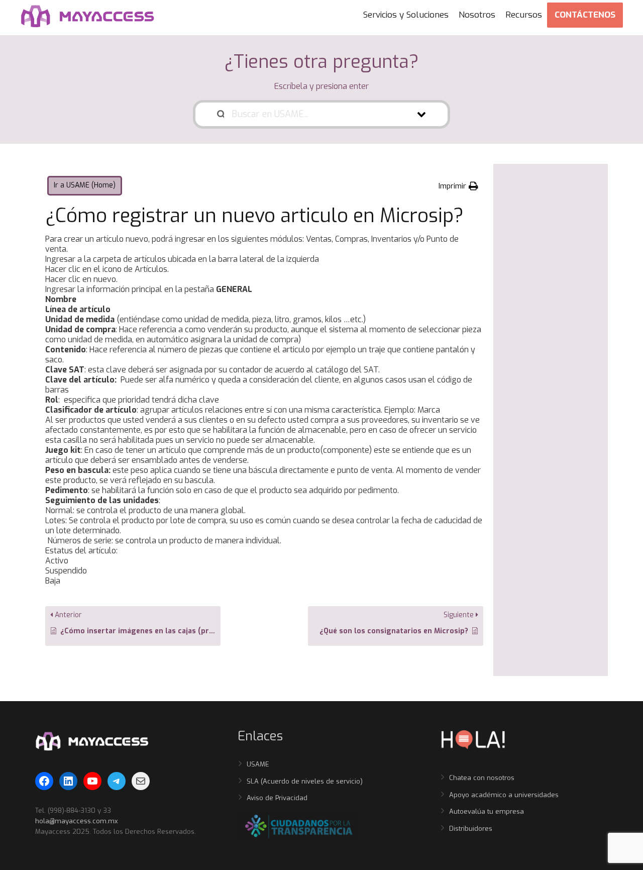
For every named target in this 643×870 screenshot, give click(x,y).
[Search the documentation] (220, 114)
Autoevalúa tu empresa (486, 811)
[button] (458, 186)
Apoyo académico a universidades (504, 795)
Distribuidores (470, 828)
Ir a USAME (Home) (85, 185)
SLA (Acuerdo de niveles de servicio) (305, 781)
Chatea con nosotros (481, 778)
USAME (258, 764)
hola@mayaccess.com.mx (76, 821)
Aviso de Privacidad (277, 798)
